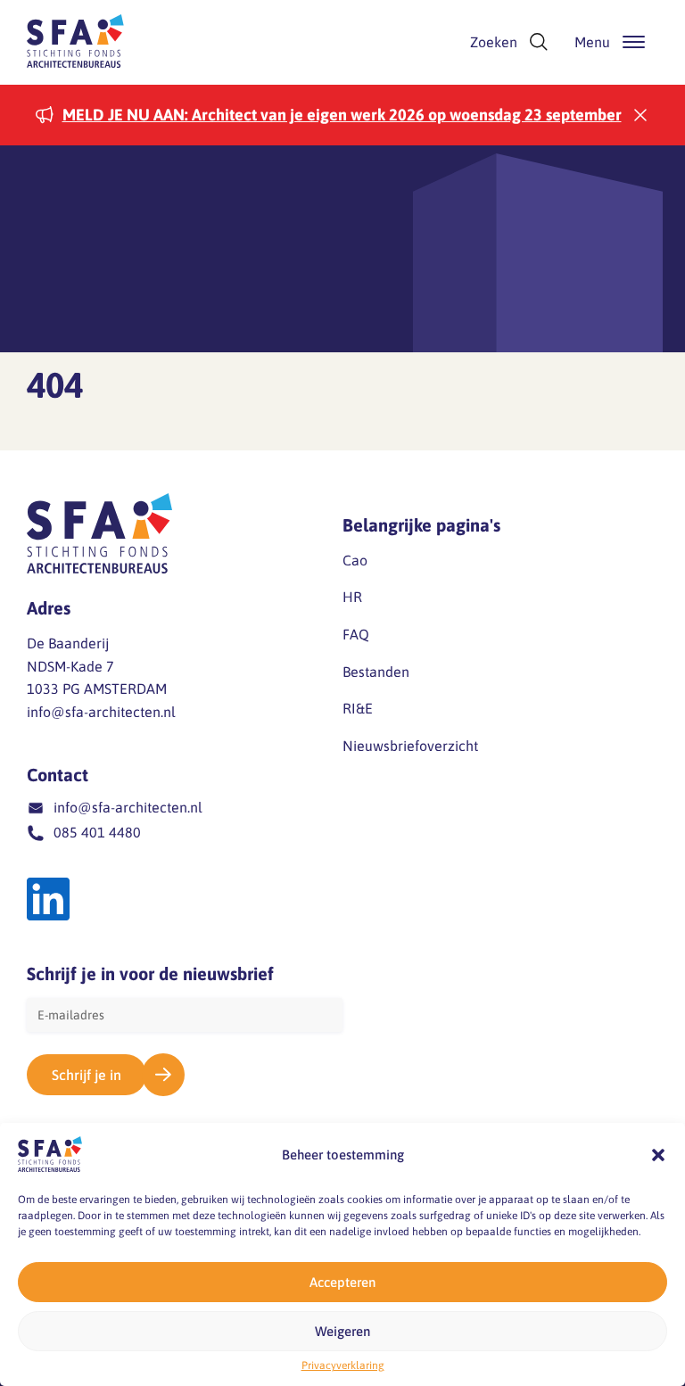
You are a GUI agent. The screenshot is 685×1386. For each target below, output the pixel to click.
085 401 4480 (97, 832)
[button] (658, 1155)
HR (352, 597)
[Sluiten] (640, 115)
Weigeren (342, 1331)
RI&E (357, 708)
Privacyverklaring (342, 1365)
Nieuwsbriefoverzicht (410, 746)
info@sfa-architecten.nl (101, 712)
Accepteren (342, 1282)
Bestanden (375, 672)
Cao (354, 560)
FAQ (355, 634)
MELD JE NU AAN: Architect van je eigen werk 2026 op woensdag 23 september (342, 114)
